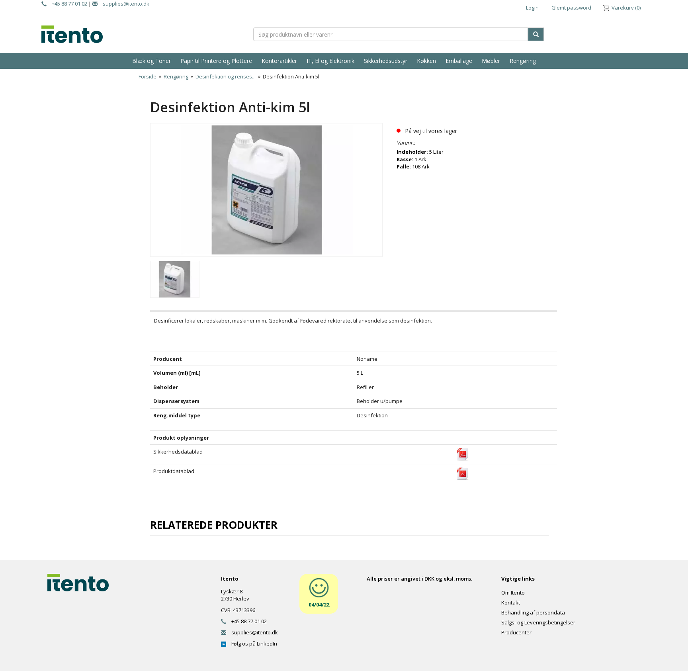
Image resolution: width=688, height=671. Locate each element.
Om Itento (513, 592)
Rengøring (523, 61)
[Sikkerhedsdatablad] (462, 454)
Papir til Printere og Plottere (216, 61)
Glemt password (571, 7)
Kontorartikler (279, 61)
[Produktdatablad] (462, 473)
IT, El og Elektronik (330, 61)
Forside (147, 76)
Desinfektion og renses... (225, 76)
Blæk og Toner (151, 61)
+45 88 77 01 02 (67, 3)
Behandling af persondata (533, 612)
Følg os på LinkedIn (251, 643)
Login (532, 7)
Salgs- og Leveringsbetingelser (538, 622)
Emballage (459, 61)
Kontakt (510, 602)
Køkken (426, 61)
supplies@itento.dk (123, 3)
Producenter (516, 632)
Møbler (491, 61)
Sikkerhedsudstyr (385, 61)
